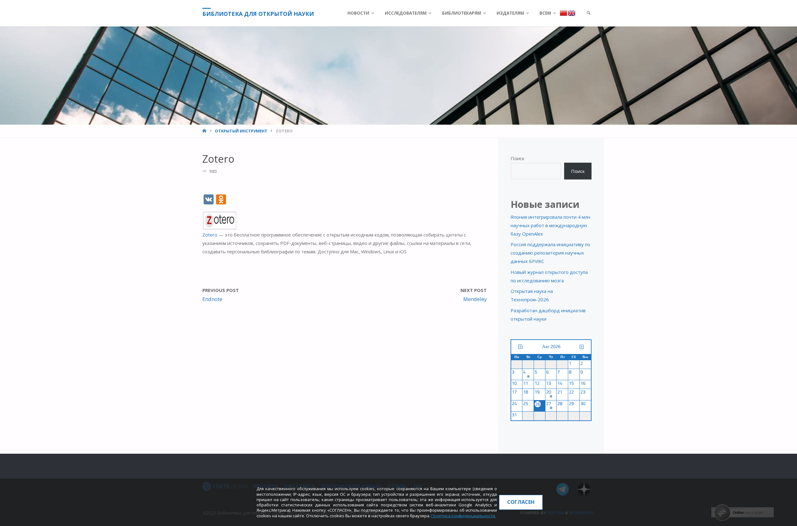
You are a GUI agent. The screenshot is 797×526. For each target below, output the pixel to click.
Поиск (517, 158)
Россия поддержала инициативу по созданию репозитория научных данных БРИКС (550, 252)
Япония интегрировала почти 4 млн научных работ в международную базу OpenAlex (550, 225)
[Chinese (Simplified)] (564, 13)
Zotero (210, 235)
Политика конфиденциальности (463, 516)
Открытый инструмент (241, 131)
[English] (571, 13)
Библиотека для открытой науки (258, 13)
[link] (589, 13)
